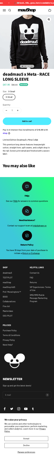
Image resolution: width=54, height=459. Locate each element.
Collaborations (9, 301)
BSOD (5, 297)
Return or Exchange (31, 253)
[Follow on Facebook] (5, 409)
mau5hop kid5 (9, 287)
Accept (26, 438)
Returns (33, 282)
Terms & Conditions (11, 335)
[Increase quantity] (17, 110)
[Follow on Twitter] (12, 409)
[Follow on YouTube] (26, 409)
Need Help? (8, 345)
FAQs (15, 201)
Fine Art (6, 306)
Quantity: (7, 105)
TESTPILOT (7, 277)
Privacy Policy (9, 340)
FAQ (31, 277)
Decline (26, 445)
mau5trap (7, 282)
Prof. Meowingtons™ (12, 292)
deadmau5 (7, 273)
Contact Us (34, 273)
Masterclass (8, 311)
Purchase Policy (10, 330)
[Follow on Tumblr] (33, 409)
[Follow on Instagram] (19, 409)
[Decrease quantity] (6, 110)
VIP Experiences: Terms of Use (40, 288)
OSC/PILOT (7, 316)
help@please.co (40, 225)
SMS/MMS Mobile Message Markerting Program (38, 298)
